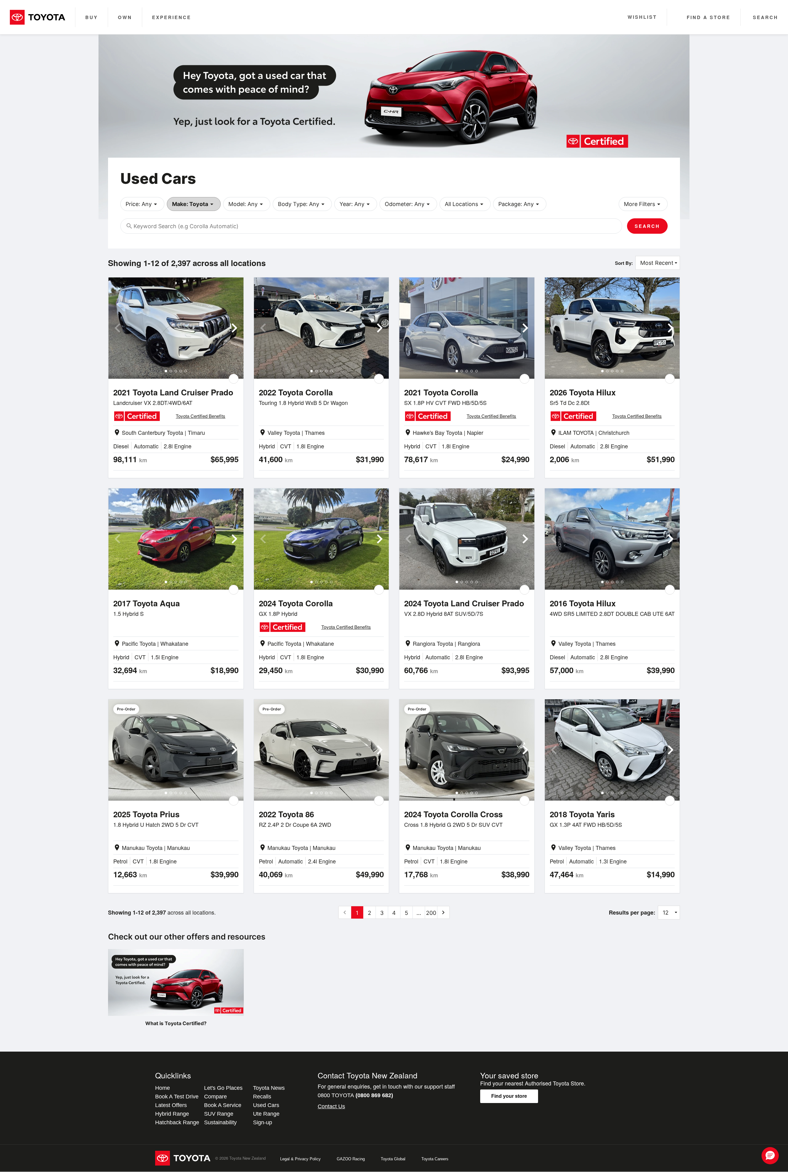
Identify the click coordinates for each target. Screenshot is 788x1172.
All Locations (465, 204)
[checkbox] (234, 379)
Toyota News (269, 1088)
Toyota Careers (434, 1159)
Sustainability (220, 1122)
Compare (215, 1096)
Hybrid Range (172, 1114)
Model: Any (246, 204)
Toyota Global (393, 1159)
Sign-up (262, 1122)
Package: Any (519, 204)
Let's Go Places (223, 1088)
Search (647, 226)
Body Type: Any (302, 204)
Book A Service (222, 1105)
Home (162, 1088)
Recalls (262, 1096)
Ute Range (266, 1114)
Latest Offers (171, 1105)
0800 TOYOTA (355, 1095)
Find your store (509, 1096)
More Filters (643, 204)
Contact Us (331, 1106)
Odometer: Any (408, 204)
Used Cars (266, 1105)
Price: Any (142, 204)
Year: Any (356, 204)
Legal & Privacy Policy (300, 1159)
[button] (770, 1155)
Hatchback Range (177, 1122)
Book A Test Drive (177, 1096)
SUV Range (218, 1114)
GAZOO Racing (351, 1159)
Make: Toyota (193, 204)
